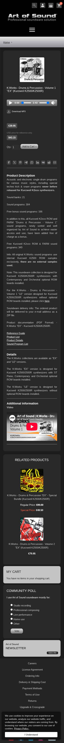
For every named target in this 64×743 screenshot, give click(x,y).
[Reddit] (49, 162)
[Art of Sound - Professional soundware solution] (32, 15)
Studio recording (22, 605)
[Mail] (55, 162)
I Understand (31, 734)
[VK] (43, 162)
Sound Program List (17, 343)
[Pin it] (20, 162)
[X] (14, 162)
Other (16, 623)
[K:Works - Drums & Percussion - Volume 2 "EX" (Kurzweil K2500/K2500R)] (32, 529)
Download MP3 (19, 111)
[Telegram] (26, 162)
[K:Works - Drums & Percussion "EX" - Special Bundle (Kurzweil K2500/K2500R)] (32, 480)
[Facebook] (9, 162)
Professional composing (26, 610)
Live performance (22, 614)
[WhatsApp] (32, 162)
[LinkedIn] (37, 162)
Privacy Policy (21, 728)
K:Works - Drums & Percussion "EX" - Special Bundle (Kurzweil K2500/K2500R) (32, 497)
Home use (19, 619)
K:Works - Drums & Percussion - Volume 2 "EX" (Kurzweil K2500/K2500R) (32, 546)
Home (6, 42)
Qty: (9, 147)
